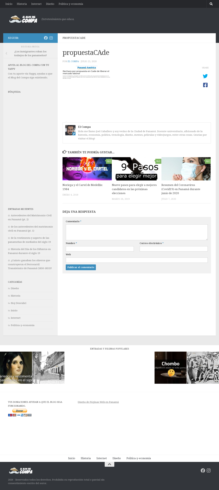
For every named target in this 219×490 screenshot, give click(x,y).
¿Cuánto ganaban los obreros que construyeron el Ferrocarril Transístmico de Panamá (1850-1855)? (30, 264)
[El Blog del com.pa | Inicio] (23, 19)
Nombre (71, 243)
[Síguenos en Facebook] (46, 38)
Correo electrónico (152, 243)
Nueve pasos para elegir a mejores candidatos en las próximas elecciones (134, 189)
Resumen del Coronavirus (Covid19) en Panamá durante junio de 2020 (180, 189)
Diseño (50, 3)
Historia (22, 3)
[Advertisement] (152, 20)
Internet (36, 3)
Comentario (73, 221)
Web (68, 254)
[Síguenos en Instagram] (51, 38)
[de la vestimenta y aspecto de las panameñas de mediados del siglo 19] (16, 368)
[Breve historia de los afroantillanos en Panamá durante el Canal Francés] (203, 368)
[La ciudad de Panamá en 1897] (48, 368)
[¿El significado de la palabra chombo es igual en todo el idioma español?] (171, 368)
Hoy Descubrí (18, 303)
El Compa (73, 61)
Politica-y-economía (71, 3)
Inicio (8, 3)
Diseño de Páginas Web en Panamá (98, 402)
